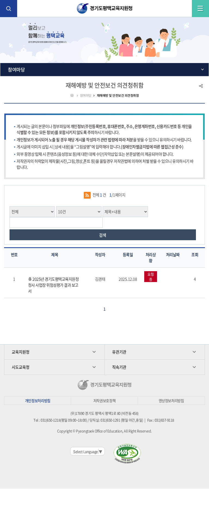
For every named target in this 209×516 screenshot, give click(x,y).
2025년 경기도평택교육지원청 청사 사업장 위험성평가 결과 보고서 (53, 285)
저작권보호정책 (104, 400)
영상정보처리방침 (171, 400)
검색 (102, 235)
